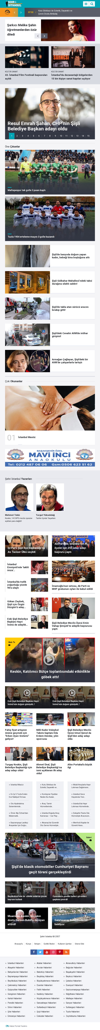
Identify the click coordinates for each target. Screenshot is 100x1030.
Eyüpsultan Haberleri (17, 989)
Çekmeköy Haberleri (17, 985)
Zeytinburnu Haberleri (75, 1016)
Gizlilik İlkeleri (49, 944)
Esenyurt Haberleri (74, 985)
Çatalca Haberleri (73, 981)
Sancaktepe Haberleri (46, 1003)
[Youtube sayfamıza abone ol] (46, 952)
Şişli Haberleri (43, 1011)
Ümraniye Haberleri (16, 1016)
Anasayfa (19, 944)
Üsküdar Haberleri (45, 1016)
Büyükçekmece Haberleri (48, 981)
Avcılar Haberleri (44, 967)
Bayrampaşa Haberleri (18, 976)
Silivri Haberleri (15, 1007)
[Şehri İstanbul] (13, 3)
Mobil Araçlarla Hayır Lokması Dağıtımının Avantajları (51, 12)
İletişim (37, 944)
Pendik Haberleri (15, 1003)
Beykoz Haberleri (74, 976)
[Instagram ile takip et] (53, 952)
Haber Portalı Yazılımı (18, 1026)
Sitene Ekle (79, 944)
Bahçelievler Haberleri (18, 972)
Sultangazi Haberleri (75, 1007)
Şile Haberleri (14, 1011)
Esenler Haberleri (44, 985)
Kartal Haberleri (15, 998)
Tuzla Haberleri (73, 1011)
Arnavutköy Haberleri (75, 963)
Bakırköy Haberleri (45, 972)
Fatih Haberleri (43, 989)
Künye (28, 944)
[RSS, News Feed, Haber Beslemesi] (66, 952)
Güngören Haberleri (16, 994)
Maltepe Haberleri (74, 998)
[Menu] (86, 4)
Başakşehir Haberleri (75, 972)
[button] (11, 136)
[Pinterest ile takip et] (60, 952)
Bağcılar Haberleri (74, 967)
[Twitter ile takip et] (40, 952)
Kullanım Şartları (65, 944)
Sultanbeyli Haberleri (46, 1007)
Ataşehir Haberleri (16, 967)
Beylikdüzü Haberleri (17, 981)
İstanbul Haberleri (16, 963)
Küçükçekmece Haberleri (48, 998)
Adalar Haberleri (44, 963)
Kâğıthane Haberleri (75, 994)
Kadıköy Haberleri (45, 994)
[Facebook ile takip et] (33, 952)
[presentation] (14, 12)
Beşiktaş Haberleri (45, 976)
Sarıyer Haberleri (73, 1003)
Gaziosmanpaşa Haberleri (77, 989)
